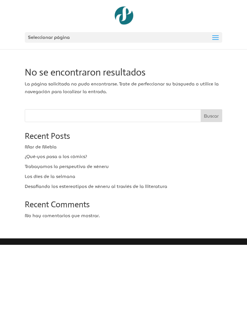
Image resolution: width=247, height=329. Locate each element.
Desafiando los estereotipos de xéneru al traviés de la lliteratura (96, 186)
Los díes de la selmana (50, 176)
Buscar (211, 116)
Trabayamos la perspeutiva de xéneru (67, 166)
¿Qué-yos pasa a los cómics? (56, 156)
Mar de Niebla (41, 146)
